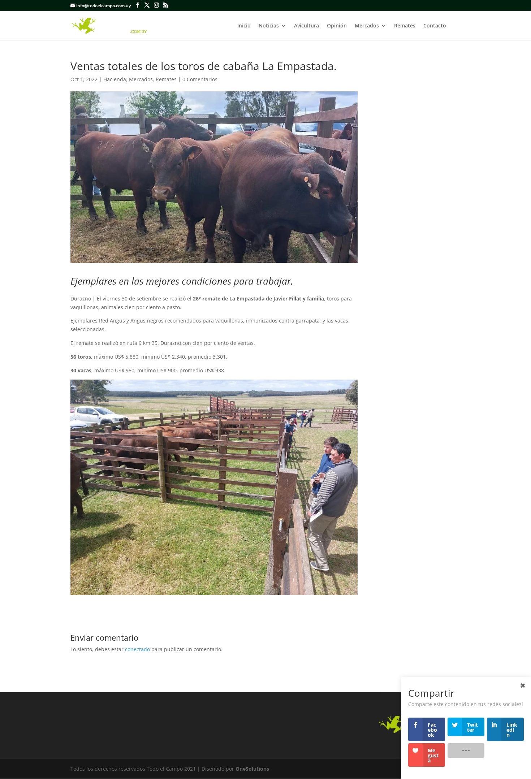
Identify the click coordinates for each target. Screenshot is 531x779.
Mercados (367, 26)
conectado (137, 649)
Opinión (337, 26)
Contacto (434, 26)
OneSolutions (252, 768)
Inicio (244, 26)
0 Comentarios (199, 79)
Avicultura (306, 26)
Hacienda (114, 79)
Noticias (269, 26)
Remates (404, 26)
